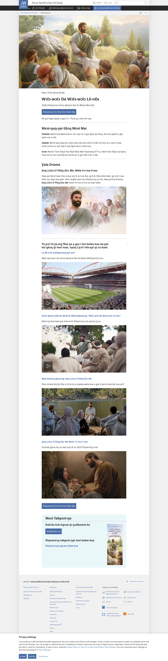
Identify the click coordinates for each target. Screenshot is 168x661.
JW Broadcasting (56, 625)
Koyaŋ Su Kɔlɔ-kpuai (56, 611)
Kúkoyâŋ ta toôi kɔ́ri (132, 592)
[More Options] (146, 13)
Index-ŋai (53, 618)
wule (51, 631)
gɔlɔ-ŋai (52, 595)
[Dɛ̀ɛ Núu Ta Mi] (141, 13)
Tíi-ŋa (78, 608)
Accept (23, 656)
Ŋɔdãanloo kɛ (54, 531)
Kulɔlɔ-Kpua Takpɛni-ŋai (58, 598)
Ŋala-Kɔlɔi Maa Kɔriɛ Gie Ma (32, 592)
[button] (61, 8)
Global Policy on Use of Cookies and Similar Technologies (91, 647)
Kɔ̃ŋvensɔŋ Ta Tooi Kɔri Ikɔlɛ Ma (59, 111)
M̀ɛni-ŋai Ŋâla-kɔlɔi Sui (30, 587)
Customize (43, 656)
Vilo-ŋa (52, 628)
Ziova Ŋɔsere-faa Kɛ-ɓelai (28, 13)
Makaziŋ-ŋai (54, 608)
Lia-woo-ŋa (53, 621)
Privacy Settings (44, 650)
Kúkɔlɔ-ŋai (53, 587)
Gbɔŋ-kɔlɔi (53, 614)
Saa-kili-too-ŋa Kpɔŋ (82, 601)
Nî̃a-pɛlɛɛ (26, 598)
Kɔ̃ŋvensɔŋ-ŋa (80, 604)
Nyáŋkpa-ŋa (27, 595)
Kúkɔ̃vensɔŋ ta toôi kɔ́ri (111, 597)
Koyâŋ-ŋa (79, 597)
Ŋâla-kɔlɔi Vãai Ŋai (56, 592)
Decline (32, 656)
